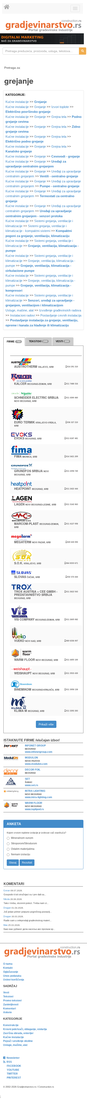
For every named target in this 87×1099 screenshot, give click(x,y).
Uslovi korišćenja (13, 979)
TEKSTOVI (38, 341)
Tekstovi (8, 996)
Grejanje (40, 102)
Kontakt (8, 967)
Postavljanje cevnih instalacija (60, 315)
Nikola (6, 899)
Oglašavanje (10, 971)
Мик (5, 925)
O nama (7, 963)
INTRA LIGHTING (35, 790)
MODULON (31, 757)
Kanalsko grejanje (18, 151)
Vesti (6, 992)
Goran (7, 890)
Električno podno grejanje (24, 141)
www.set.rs (31, 785)
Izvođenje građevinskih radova (60, 310)
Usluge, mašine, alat (19, 310)
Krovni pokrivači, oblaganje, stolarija (25, 1029)
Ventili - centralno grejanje (59, 176)
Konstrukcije (11, 1025)
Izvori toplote (60, 107)
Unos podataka (12, 975)
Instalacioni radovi (22, 315)
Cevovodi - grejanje (65, 156)
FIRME (14, 341)
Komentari (14, 884)
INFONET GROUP (35, 745)
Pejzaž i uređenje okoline (18, 1041)
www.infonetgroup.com (38, 751)
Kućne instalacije (17, 102)
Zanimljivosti (10, 1004)
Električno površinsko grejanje (27, 111)
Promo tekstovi (12, 1000)
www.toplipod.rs (34, 809)
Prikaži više (46, 724)
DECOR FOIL (32, 769)
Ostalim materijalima (22, 848)
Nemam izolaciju (20, 854)
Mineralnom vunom (22, 837)
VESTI (62, 341)
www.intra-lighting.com (38, 797)
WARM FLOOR (33, 802)
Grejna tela (58, 117)
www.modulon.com (36, 763)
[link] (43, 25)
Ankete (7, 1012)
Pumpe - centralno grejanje (59, 186)
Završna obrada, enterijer (18, 1033)
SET (27, 778)
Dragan (7, 907)
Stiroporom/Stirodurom (24, 843)
